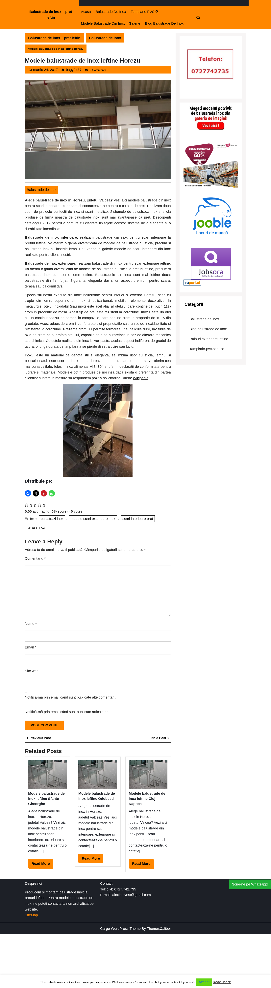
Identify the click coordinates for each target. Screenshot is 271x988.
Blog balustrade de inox (164, 23)
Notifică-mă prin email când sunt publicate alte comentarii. (70, 697)
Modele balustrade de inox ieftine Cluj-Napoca (147, 799)
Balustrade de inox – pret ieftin (54, 38)
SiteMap (31, 915)
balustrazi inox (52, 519)
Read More (42, 865)
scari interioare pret (137, 519)
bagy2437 (74, 70)
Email (30, 647)
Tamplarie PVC (143, 12)
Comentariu (35, 558)
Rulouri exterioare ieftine (208, 339)
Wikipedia (140, 378)
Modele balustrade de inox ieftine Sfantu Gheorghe (46, 799)
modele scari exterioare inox (93, 519)
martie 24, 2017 (45, 70)
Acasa (86, 12)
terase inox (36, 527)
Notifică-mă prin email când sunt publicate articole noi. (67, 712)
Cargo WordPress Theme (120, 929)
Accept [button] (204, 982)
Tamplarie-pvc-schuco (206, 349)
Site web (31, 671)
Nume (31, 624)
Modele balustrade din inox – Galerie (110, 23)
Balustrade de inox (111, 12)
